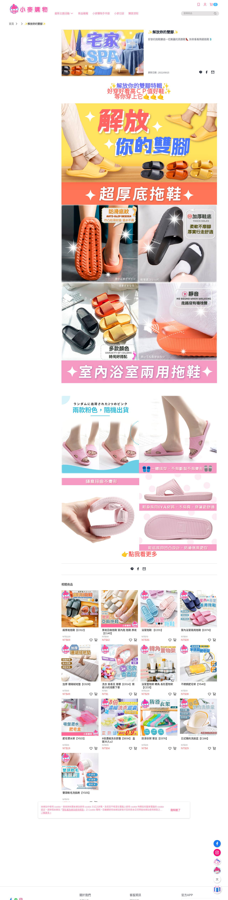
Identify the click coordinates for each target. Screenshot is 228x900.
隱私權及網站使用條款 (73, 810)
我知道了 (175, 810)
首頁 (11, 23)
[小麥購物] (28, 9)
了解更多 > (46, 813)
